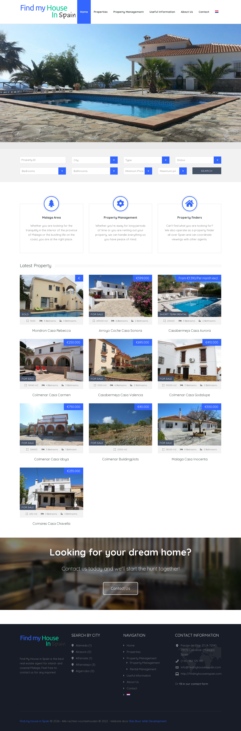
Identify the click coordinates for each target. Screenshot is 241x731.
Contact (204, 12)
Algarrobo (83, 671)
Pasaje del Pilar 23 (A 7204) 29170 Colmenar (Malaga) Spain (199, 650)
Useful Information (162, 12)
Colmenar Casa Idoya (51, 459)
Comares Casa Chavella (51, 523)
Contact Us (120, 588)
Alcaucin (81, 652)
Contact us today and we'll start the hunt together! (120, 568)
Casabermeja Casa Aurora (190, 330)
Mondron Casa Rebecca (51, 330)
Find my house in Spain (34, 721)
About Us (187, 12)
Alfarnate (82, 658)
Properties (101, 12)
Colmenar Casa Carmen (51, 395)
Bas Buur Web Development (147, 721)
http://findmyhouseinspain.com (201, 673)
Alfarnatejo (83, 664)
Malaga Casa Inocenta (189, 459)
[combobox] (95, 160)
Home (84, 12)
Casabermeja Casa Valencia (120, 395)
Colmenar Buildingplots (120, 459)
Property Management (128, 12)
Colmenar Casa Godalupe (189, 395)
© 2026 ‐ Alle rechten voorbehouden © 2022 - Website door (93, 721)
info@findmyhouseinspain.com (201, 667)
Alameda (82, 645)
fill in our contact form (193, 684)
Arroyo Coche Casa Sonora (120, 330)
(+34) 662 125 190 (192, 661)
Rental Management (143, 669)
